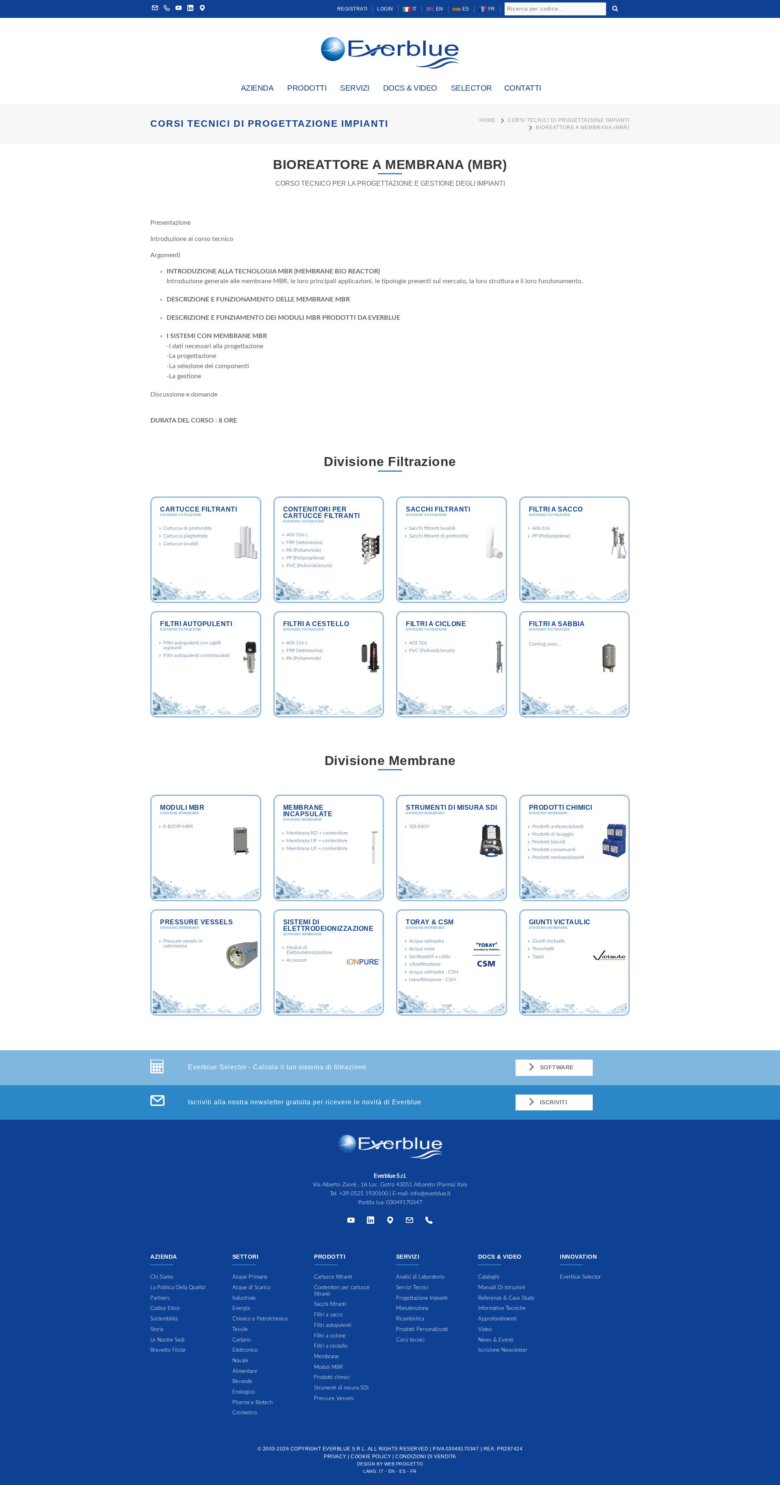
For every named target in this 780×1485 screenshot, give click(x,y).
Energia (241, 1308)
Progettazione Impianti (422, 1298)
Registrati (352, 9)
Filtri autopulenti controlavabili (196, 655)
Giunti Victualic (549, 941)
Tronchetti (543, 948)
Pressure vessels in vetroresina (182, 943)
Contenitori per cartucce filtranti (321, 512)
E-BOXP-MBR (178, 826)
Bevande (242, 1381)
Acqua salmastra (426, 941)
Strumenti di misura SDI (451, 807)
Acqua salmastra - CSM (433, 971)
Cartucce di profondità (187, 528)
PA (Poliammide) (303, 550)
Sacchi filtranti (438, 509)
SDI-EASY (419, 826)
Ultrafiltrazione (424, 964)
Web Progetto (403, 1463)
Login (385, 9)
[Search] (615, 7)
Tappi (538, 956)
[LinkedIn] (190, 9)
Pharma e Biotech (252, 1402)
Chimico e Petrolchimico (260, 1319)
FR (491, 9)
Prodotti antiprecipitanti (557, 826)
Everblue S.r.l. (345, 1449)
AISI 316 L (297, 534)
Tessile (240, 1329)
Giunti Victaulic (560, 922)
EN (438, 9)
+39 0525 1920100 (363, 1194)
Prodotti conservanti (554, 849)
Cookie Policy (371, 1456)
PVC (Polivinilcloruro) (309, 565)
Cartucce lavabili (181, 543)
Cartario (241, 1340)
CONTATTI (522, 88)
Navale (240, 1361)
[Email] (409, 1222)
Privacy (335, 1456)
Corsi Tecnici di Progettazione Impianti (569, 120)
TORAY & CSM (430, 922)
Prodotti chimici (560, 807)
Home (487, 120)
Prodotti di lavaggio (553, 834)
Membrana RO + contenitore (317, 832)
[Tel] (429, 1222)
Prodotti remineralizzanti (558, 857)
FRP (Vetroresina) (304, 542)
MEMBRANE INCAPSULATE (308, 810)
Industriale (244, 1298)
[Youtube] (179, 9)
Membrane (326, 1356)
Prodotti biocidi (549, 841)
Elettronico (245, 1350)
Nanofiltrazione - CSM (432, 979)
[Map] (202, 9)
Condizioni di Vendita (425, 1456)
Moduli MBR (182, 807)
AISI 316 (541, 528)
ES (465, 9)
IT (414, 9)
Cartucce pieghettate (185, 535)
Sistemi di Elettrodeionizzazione (328, 925)
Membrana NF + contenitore (316, 840)
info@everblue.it (430, 1194)
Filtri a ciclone (436, 623)
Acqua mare (422, 948)
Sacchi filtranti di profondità (438, 535)
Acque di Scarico (251, 1287)
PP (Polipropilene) (305, 557)
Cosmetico (244, 1413)
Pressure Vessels (196, 922)
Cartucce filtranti (198, 509)
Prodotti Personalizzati (422, 1329)
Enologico (243, 1392)
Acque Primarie (250, 1277)
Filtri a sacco (556, 509)
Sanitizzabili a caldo (430, 956)
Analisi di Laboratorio (420, 1277)
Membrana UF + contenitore (316, 848)
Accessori (296, 960)
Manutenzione (412, 1308)
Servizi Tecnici (412, 1287)
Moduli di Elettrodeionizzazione (309, 950)
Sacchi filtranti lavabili (432, 528)
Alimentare (244, 1371)
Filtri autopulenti (196, 623)
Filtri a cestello (316, 623)
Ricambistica (410, 1319)
